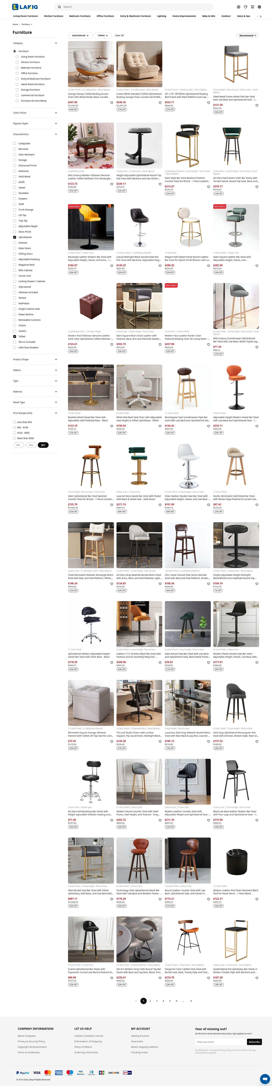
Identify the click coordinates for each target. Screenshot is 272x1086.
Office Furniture (29, 73)
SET (43, 445)
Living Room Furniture (33, 56)
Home (15, 24)
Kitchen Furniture (30, 62)
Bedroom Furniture (31, 67)
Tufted (101, 35)
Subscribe (254, 1042)
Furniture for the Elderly (34, 100)
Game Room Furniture (32, 84)
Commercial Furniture (32, 95)
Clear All (119, 35)
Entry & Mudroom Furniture (35, 78)
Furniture (26, 24)
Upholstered (78, 35)
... (183, 1000)
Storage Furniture (30, 89)
